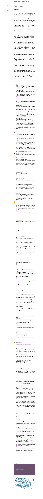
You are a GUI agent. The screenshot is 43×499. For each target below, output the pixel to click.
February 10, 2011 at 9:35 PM (21, 193)
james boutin (17, 153)
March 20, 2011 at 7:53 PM (21, 418)
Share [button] (7, 5)
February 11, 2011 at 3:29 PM (21, 334)
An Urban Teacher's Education (19, 2)
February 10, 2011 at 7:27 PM (21, 157)
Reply (16, 96)
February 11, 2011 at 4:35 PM (20, 342)
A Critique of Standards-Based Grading (22, 490)
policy (7, 9)
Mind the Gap (17, 201)
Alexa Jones (17, 447)
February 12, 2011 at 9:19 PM (19, 386)
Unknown (17, 342)
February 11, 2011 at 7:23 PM (21, 348)
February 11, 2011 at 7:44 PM (21, 354)
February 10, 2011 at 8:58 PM (21, 178)
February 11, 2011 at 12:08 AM (21, 236)
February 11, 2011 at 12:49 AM (21, 259)
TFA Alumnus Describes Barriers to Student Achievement (23, 469)
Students (8, 10)
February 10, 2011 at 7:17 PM (21, 153)
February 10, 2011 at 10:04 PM (21, 211)
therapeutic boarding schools (24, 449)
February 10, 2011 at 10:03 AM (21, 85)
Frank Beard (17, 314)
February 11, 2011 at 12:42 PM (21, 314)
